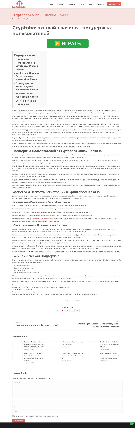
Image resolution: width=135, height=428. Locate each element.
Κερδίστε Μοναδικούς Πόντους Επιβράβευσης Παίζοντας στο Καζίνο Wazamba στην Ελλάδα (34, 344)
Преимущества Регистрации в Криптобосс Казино (27, 86)
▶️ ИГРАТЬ (67, 43)
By (69, 301)
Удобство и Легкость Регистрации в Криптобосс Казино (27, 76)
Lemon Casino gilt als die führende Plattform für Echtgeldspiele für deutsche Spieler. (33, 356)
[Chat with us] (132, 423)
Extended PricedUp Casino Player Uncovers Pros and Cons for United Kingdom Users (110, 355)
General (63, 301)
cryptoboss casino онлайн (44, 219)
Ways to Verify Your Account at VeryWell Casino (73, 343)
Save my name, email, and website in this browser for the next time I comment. (36, 416)
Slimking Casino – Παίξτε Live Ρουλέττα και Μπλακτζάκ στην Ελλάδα (109, 344)
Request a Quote (114, 4)
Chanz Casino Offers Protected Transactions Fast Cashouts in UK (72, 355)
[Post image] (17, 345)
